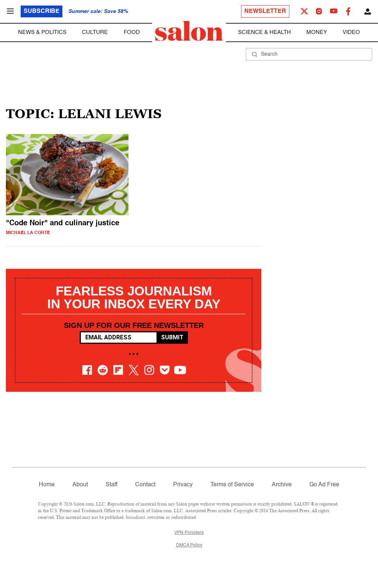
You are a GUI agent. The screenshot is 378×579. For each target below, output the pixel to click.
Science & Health (264, 32)
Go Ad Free (324, 485)
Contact (145, 485)
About (80, 485)
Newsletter (265, 11)
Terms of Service (232, 485)
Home (47, 485)
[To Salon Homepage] (189, 31)
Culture (95, 32)
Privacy (183, 485)
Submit (172, 337)
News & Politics (42, 32)
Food (132, 32)
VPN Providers (189, 533)
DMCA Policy (189, 545)
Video (351, 32)
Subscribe (41, 11)
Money (316, 32)
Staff (111, 485)
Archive (282, 485)
